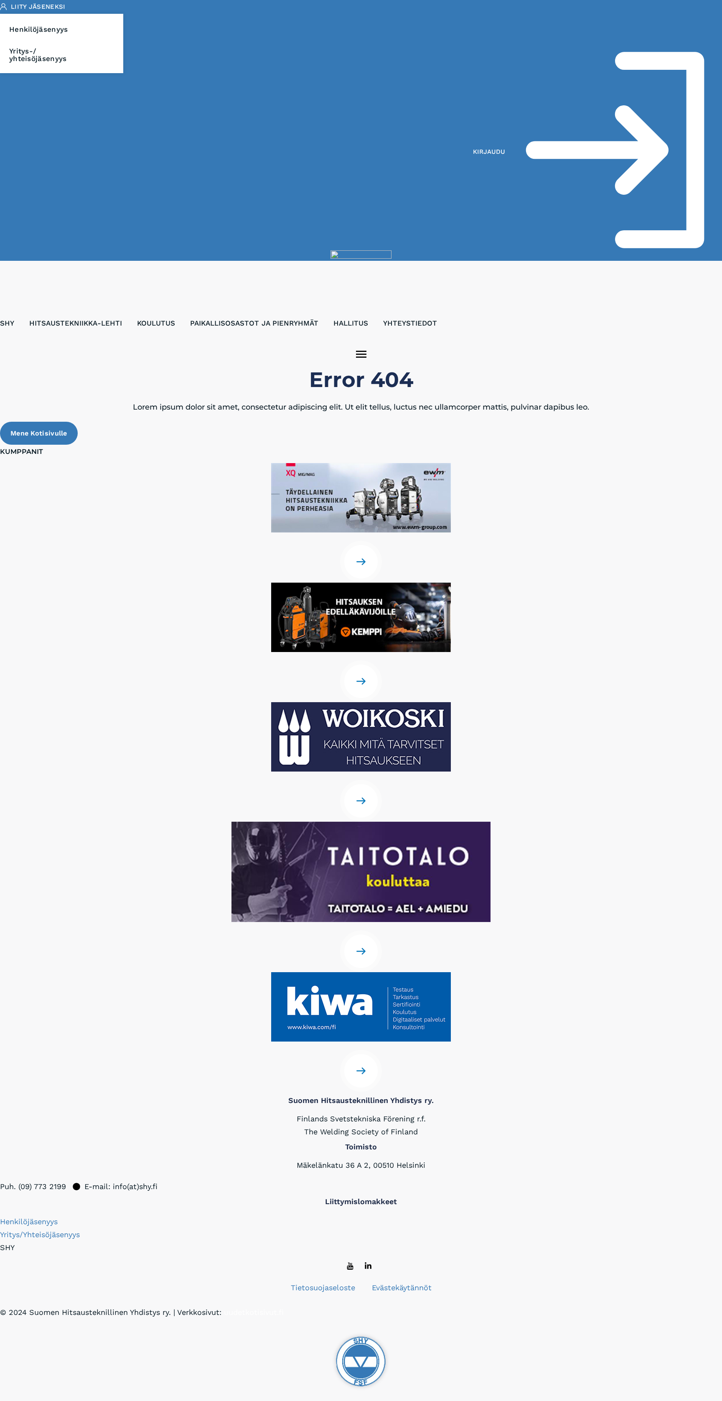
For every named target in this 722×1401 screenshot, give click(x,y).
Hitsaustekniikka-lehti (75, 323)
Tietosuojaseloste (323, 1287)
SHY (7, 323)
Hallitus (350, 323)
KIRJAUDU (489, 151)
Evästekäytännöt (402, 1287)
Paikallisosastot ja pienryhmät (254, 323)
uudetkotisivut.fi (254, 1312)
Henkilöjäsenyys (38, 29)
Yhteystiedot (410, 323)
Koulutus (156, 323)
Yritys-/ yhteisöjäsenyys (38, 55)
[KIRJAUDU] (615, 152)
